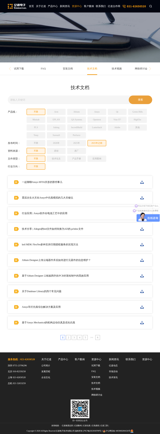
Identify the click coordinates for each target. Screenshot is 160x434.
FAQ (43, 68)
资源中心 (77, 6)
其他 (137, 127)
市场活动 (113, 371)
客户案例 (89, 6)
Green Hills (137, 112)
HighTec (137, 119)
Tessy (36, 135)
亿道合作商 (114, 6)
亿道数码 (78, 425)
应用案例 (96, 158)
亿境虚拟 (95, 425)
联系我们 (101, 6)
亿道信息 (86, 425)
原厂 (76, 151)
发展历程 (45, 371)
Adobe (117, 127)
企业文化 (45, 377)
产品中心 (53, 6)
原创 (56, 151)
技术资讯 (113, 377)
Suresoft (56, 135)
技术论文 (56, 158)
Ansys (97, 112)
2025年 (76, 143)
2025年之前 (96, 143)
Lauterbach (97, 127)
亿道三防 (104, 425)
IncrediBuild (76, 127)
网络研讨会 (141, 68)
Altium (76, 112)
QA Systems (76, 119)
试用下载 (19, 68)
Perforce (76, 135)
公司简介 (45, 365)
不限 (36, 112)
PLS (36, 127)
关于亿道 (41, 6)
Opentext (97, 119)
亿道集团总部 (67, 425)
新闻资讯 (65, 6)
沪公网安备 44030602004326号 (118, 431)
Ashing (56, 127)
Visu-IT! (117, 119)
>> (91, 337)
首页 (31, 6)
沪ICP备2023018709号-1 (93, 431)
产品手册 (76, 158)
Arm (56, 112)
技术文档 (92, 68)
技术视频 (117, 68)
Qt (117, 112)
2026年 (56, 143)
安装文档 (68, 68)
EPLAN (56, 119)
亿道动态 (113, 365)
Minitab (35, 119)
